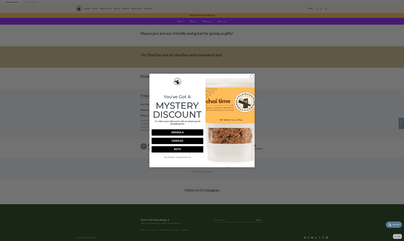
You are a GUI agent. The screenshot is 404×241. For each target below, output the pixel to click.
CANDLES (177, 141)
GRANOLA (177, 132)
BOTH (177, 149)
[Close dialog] (252, 76)
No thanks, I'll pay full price (177, 157)
